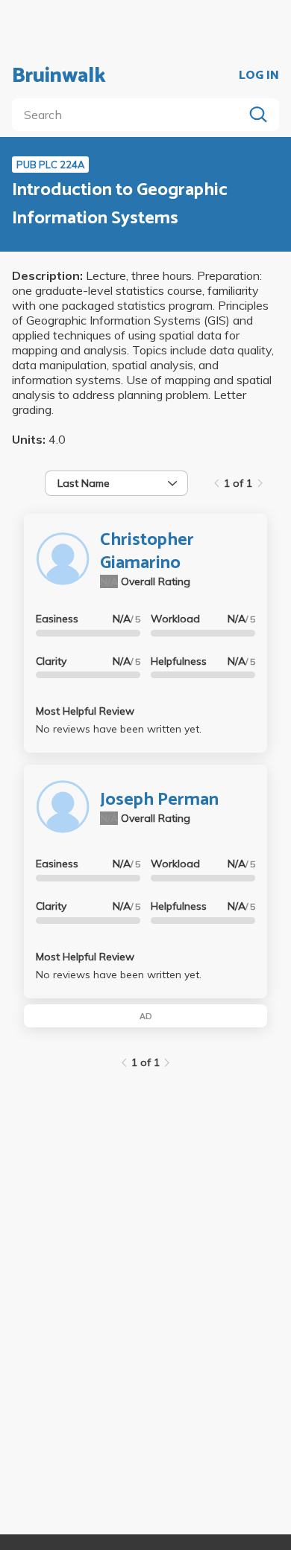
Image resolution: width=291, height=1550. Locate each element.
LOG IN (259, 76)
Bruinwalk (59, 76)
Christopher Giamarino (147, 552)
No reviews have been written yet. (118, 729)
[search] (130, 114)
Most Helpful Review (85, 711)
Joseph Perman (159, 799)
